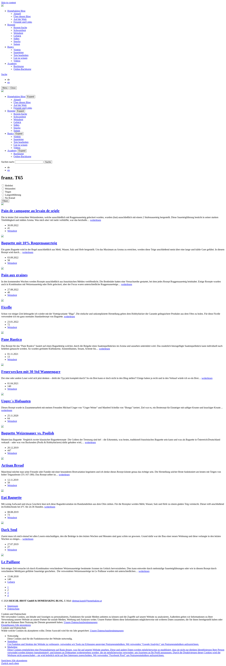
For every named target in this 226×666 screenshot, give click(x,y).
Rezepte (11, 24)
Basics (10, 47)
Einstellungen (8, 625)
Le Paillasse (10, 562)
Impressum (12, 606)
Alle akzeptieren (23, 625)
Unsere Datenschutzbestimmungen (80, 622)
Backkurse (19, 66)
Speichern (6, 660)
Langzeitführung (13, 194)
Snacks (17, 41)
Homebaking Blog (16, 11)
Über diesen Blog (22, 16)
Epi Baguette (11, 497)
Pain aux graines (14, 275)
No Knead (10, 198)
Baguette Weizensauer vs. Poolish (27, 433)
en (8, 82)
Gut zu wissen (20, 58)
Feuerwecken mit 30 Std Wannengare (30, 372)
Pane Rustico (11, 339)
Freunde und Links (23, 22)
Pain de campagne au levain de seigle (30, 211)
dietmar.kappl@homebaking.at (87, 600)
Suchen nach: (7, 162)
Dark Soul (9, 530)
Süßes (16, 38)
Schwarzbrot (20, 30)
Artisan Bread (12, 465)
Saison (17, 44)
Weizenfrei (10, 188)
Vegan (8, 191)
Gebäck (17, 36)
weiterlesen (95, 220)
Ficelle (6, 307)
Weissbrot (18, 33)
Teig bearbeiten (21, 55)
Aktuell (17, 13)
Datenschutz (13, 608)
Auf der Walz (20, 19)
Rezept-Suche (20, 27)
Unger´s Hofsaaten (16, 401)
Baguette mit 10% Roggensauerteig (29, 243)
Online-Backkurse (22, 69)
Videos (17, 60)
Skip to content (8, 2)
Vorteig (17, 49)
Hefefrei (9, 185)
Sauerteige (19, 52)
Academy (12, 63)
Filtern (5, 201)
